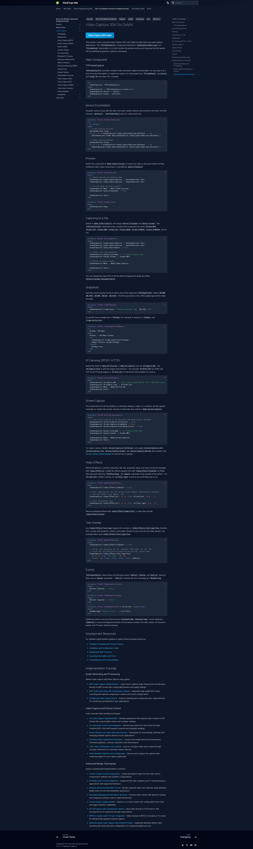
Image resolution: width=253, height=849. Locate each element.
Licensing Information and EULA (102, 656)
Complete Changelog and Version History (106, 644)
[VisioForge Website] (195, 845)
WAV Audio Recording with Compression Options (109, 691)
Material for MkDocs (70, 846)
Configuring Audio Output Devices (103, 698)
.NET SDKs (67, 9)
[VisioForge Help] (57, 2)
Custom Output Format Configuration (104, 774)
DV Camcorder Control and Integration (105, 725)
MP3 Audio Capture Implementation (104, 684)
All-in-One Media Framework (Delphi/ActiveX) (112, 9)
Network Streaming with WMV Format (105, 788)
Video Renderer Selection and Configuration (107, 753)
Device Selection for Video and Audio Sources (108, 732)
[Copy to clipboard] (164, 82)
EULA (149, 9)
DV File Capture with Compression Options (106, 809)
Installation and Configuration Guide (104, 648)
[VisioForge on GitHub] (187, 845)
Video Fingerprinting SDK (83, 9)
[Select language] (167, 2)
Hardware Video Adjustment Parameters (106, 739)
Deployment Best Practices (100, 652)
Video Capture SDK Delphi (100, 35)
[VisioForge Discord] (191, 845)
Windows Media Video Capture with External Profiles (111, 823)
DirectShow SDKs (138, 9)
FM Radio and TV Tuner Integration (103, 781)
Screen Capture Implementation (99, 454)
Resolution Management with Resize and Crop (108, 795)
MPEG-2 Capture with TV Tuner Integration (107, 816)
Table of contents (179, 19)
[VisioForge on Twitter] (183, 845)
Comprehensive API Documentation (104, 660)
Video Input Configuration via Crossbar (105, 746)
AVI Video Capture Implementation (103, 718)
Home (58, 9)
